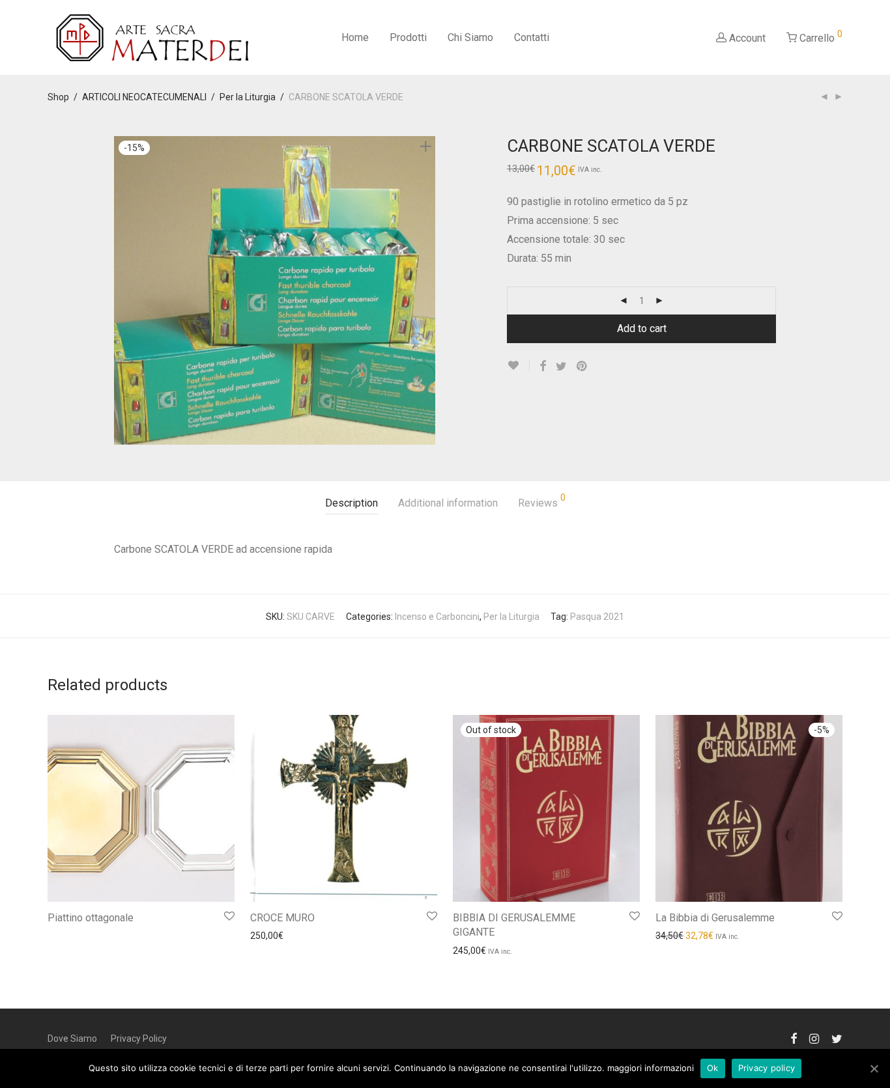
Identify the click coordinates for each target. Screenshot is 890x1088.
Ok (713, 1068)
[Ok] (873, 1068)
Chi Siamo (470, 37)
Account (746, 38)
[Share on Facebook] (542, 366)
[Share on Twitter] (561, 366)
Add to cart (642, 328)
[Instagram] (814, 1038)
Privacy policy (767, 1068)
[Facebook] (793, 1038)
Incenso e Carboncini (437, 616)
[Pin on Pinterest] (582, 366)
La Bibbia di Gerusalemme (715, 918)
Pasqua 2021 (597, 616)
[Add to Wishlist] (518, 365)
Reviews (542, 501)
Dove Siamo (72, 1038)
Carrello (819, 36)
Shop (58, 97)
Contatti (531, 37)
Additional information (448, 503)
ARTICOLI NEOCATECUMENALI (144, 97)
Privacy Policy (139, 1038)
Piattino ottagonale (91, 918)
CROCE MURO (282, 918)
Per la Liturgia (248, 97)
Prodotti (408, 37)
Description (351, 503)
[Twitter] (836, 1038)
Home (355, 37)
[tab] (351, 503)
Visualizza (62, 935)
